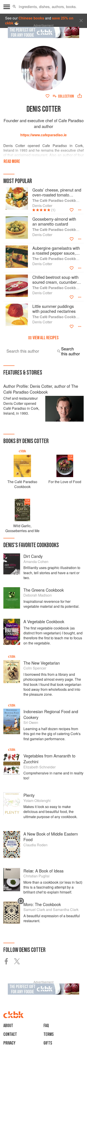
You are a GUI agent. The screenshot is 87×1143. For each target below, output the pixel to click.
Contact (10, 1034)
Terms (49, 1034)
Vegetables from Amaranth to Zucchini (49, 758)
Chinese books (31, 18)
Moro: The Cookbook (42, 904)
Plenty (29, 795)
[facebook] (8, 961)
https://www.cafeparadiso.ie (43, 134)
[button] (14, 6)
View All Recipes (46, 338)
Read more (12, 161)
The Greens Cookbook (43, 590)
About (8, 1025)
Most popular (17, 181)
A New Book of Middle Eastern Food (50, 836)
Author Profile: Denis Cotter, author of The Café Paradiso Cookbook (40, 389)
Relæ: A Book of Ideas (43, 871)
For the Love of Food (64, 481)
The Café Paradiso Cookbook (22, 484)
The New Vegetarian (41, 663)
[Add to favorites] (48, 96)
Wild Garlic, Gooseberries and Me (22, 528)
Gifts (48, 1043)
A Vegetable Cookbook (43, 621)
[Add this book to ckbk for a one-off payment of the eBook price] (21, 903)
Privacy (9, 1043)
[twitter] (19, 961)
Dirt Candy (33, 556)
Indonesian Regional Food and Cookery (50, 714)
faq (46, 1025)
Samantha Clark (66, 909)
